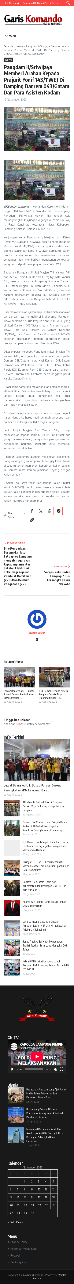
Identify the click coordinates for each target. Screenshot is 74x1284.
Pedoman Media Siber (23, 1248)
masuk (22, 724)
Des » (19, 1222)
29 (25, 1213)
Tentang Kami (19, 1262)
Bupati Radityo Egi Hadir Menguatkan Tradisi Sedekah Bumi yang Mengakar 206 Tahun (45, 945)
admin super (37, 632)
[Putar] (12, 1069)
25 (46, 1205)
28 (18, 1213)
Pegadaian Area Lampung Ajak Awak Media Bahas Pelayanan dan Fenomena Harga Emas (46, 1093)
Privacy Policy (18, 1241)
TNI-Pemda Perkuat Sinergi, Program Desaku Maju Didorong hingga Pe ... (54, 694)
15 (25, 1197)
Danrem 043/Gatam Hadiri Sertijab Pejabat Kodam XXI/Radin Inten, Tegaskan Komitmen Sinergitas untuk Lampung (45, 826)
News (20, 46)
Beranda (8, 46)
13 (11, 1197)
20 (11, 1205)
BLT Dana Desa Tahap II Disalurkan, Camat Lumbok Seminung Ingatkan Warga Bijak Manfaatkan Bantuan (45, 846)
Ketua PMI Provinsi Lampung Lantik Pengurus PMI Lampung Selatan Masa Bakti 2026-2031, (46, 965)
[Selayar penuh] (61, 1069)
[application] (37, 1056)
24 (39, 1205)
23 (32, 1205)
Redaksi (15, 1255)
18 (46, 1197)
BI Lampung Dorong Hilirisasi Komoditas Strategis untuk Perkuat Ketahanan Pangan (44, 1113)
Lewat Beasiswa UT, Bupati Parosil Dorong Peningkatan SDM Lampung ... (19, 694)
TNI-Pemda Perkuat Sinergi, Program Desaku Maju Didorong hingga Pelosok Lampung (43, 806)
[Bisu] (55, 1069)
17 (39, 1197)
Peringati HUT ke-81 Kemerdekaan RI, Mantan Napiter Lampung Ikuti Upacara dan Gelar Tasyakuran (46, 866)
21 (18, 1205)
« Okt (11, 1222)
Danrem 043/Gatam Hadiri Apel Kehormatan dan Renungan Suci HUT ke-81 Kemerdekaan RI (46, 885)
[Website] (37, 639)
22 (25, 1205)
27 (11, 1213)
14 (18, 1197)
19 (53, 1197)
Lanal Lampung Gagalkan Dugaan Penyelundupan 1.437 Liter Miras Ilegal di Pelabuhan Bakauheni (44, 925)
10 (39, 1189)
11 (46, 1189)
